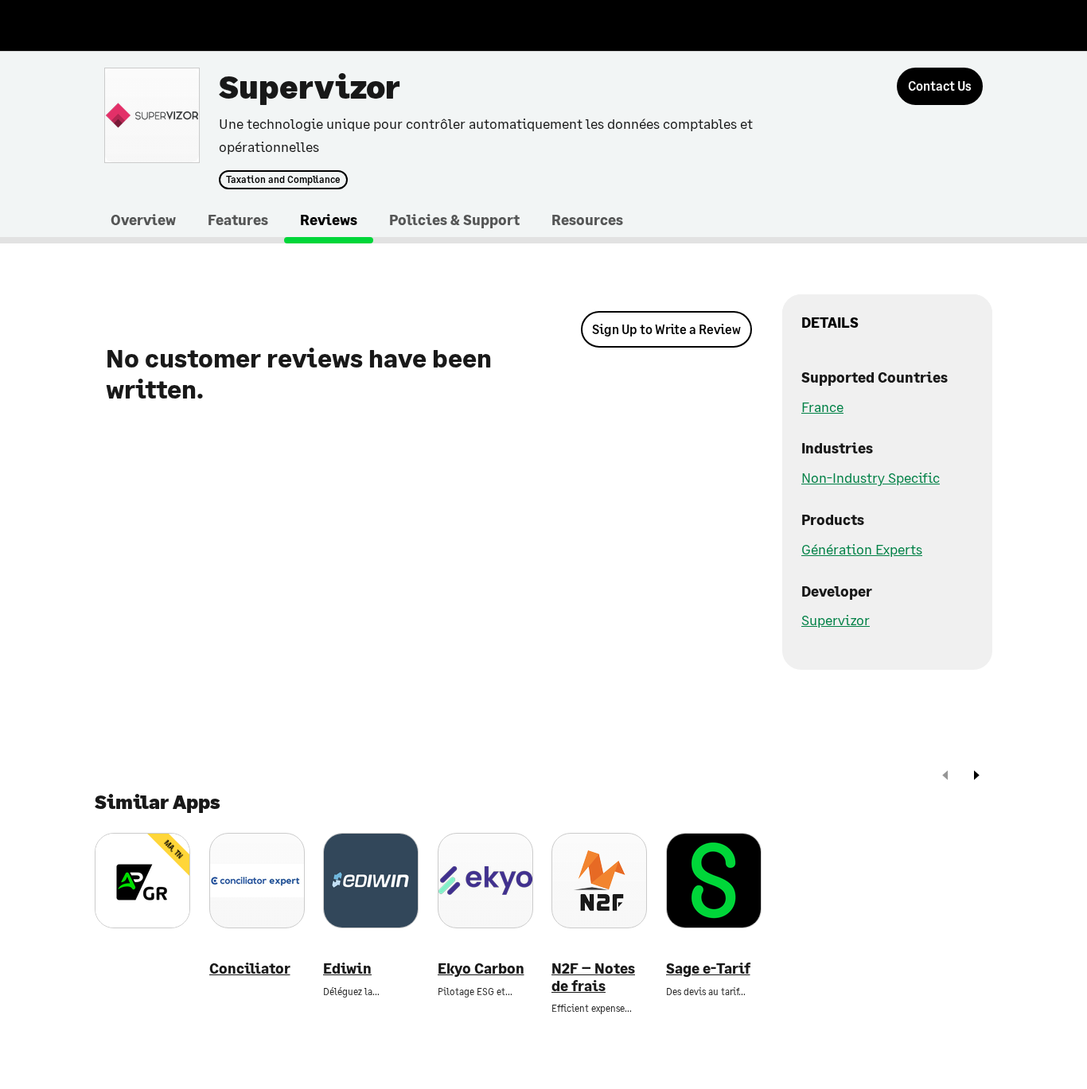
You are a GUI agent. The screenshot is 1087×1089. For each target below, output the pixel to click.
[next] (976, 777)
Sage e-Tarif (708, 968)
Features (238, 219)
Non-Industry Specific (870, 477)
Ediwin (347, 968)
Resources (587, 219)
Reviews (328, 219)
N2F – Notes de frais (593, 977)
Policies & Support (454, 219)
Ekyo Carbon (481, 968)
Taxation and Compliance (283, 180)
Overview (143, 219)
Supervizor (835, 619)
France (822, 406)
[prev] (945, 777)
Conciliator (249, 968)
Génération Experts (861, 549)
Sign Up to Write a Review (666, 328)
